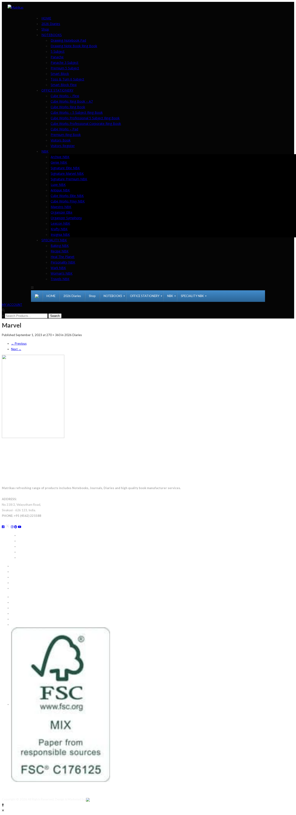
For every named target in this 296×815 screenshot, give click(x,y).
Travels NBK (60, 279)
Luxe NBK (58, 184)
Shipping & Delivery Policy (28, 566)
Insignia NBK (60, 234)
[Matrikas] (15, 7)
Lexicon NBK (60, 223)
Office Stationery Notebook (37, 546)
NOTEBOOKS (51, 35)
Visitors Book (61, 140)
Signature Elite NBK (65, 168)
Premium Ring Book (66, 134)
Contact (16, 597)
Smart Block (60, 73)
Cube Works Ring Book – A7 (72, 101)
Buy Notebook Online (32, 541)
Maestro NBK (61, 207)
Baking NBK (60, 245)
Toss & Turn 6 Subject (67, 79)
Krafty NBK (59, 229)
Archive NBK (60, 157)
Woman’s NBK (61, 273)
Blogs (14, 608)
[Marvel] (33, 396)
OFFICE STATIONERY (57, 90)
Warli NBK (58, 268)
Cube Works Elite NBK (67, 195)
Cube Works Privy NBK (68, 201)
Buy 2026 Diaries (29, 535)
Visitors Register (63, 146)
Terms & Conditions (24, 619)
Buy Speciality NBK (30, 557)
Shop (45, 29)
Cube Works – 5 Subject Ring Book (77, 112)
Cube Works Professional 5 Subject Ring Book (85, 118)
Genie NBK (59, 162)
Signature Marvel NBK (67, 173)
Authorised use (21, 613)
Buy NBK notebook (31, 552)
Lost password (21, 588)
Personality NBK (63, 262)
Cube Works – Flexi (65, 96)
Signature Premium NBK (69, 179)
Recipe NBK (59, 251)
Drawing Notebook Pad (68, 40)
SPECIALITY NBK (54, 240)
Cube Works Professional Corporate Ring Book (86, 123)
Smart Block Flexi (64, 85)
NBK (44, 151)
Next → (16, 349)
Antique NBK (60, 190)
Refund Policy (20, 571)
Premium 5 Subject (65, 68)
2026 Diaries (50, 23)
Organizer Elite (61, 212)
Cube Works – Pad (64, 129)
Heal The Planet (62, 256)
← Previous (19, 343)
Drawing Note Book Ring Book (74, 46)
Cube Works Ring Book (68, 107)
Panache (57, 57)
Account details (21, 583)
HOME (46, 18)
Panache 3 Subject (64, 62)
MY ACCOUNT (12, 304)
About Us (17, 602)
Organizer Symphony (66, 218)
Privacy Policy (20, 624)
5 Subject (58, 51)
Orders (16, 577)
